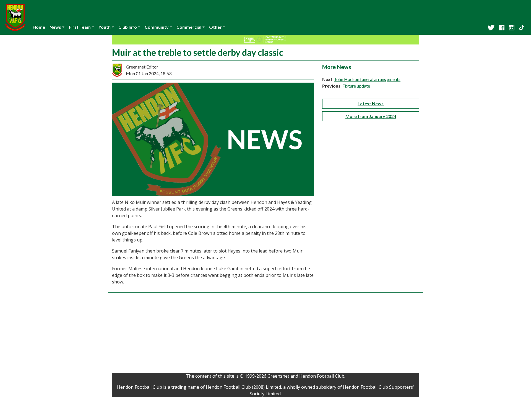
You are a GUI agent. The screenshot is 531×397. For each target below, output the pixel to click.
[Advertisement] (265, 334)
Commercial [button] (188, 27)
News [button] (55, 27)
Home (39, 27)
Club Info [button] (127, 27)
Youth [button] (104, 27)
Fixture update (356, 85)
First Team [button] (80, 27)
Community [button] (157, 27)
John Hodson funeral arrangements (367, 79)
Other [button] (215, 27)
